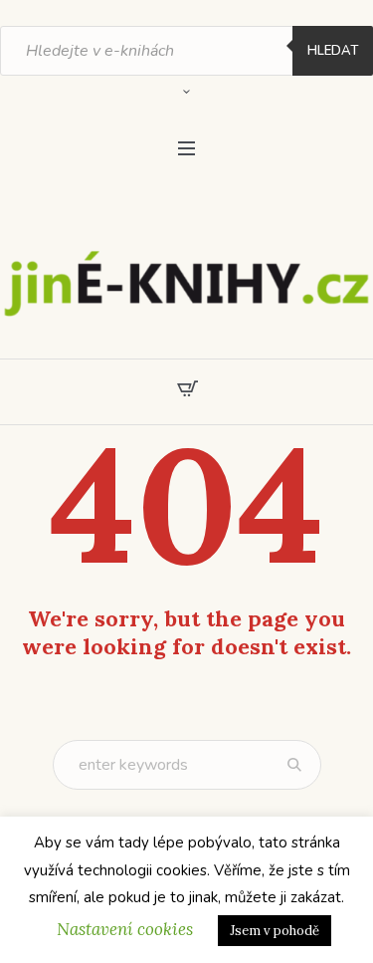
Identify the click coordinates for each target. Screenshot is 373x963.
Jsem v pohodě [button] (274, 930)
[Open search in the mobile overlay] (186, 51)
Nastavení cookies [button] (125, 929)
